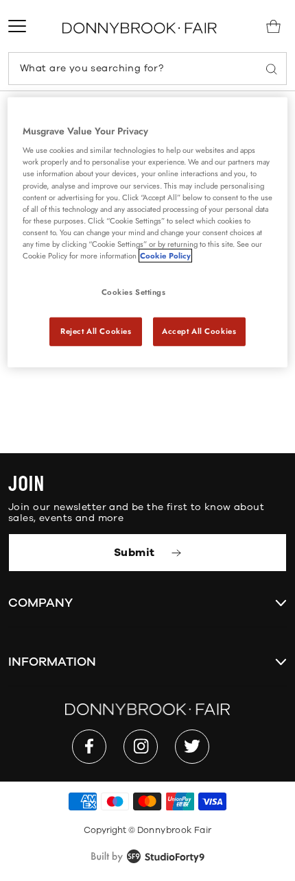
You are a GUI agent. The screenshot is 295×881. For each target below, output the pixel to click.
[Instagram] (140, 746)
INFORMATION (52, 661)
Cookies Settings (134, 292)
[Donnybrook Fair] (139, 28)
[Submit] (271, 68)
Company (40, 602)
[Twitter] (192, 746)
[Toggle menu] (17, 26)
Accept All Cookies (199, 331)
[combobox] (147, 68)
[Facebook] (89, 746)
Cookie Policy (165, 255)
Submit (136, 552)
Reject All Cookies (95, 331)
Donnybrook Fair (174, 830)
